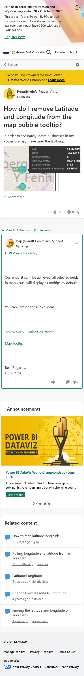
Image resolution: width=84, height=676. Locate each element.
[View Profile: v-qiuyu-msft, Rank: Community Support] (9, 243)
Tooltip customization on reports (30, 331)
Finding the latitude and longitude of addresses (40, 612)
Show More (16, 197)
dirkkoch (37, 599)
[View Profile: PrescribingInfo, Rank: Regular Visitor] (9, 94)
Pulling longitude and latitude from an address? (41, 555)
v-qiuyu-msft (25, 241)
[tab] (40, 503)
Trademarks (11, 660)
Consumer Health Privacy (62, 667)
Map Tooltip (14, 343)
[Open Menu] (77, 64)
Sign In (74, 52)
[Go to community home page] (28, 52)
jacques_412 (40, 621)
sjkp (36, 542)
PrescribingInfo (27, 91)
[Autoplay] (34, 503)
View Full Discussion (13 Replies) (28, 230)
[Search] (49, 52)
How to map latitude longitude (36, 536)
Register (60, 52)
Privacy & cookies (42, 652)
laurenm (42, 564)
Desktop (13, 64)
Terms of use (66, 652)
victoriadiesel (40, 581)
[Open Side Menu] (6, 52)
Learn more (56, 80)
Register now (14, 36)
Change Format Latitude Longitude (39, 593)
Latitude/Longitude (27, 575)
